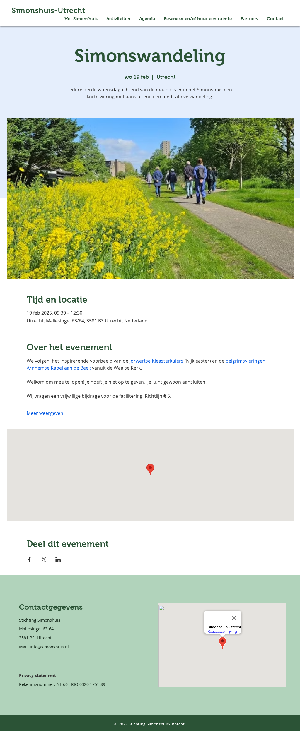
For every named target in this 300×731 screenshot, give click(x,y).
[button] (197, 18)
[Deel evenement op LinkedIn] (58, 559)
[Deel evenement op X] (44, 559)
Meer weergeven (45, 413)
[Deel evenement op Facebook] (29, 559)
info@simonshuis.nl (49, 647)
